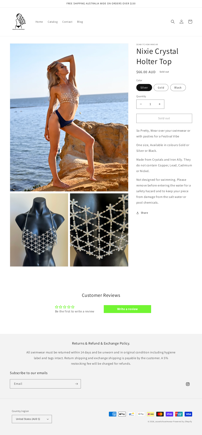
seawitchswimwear (164, 421)
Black (178, 87)
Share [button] (144, 212)
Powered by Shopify (182, 421)
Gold (161, 87)
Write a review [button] (127, 309)
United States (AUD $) (28, 419)
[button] (172, 21)
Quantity (141, 96)
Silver (144, 87)
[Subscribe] (76, 383)
